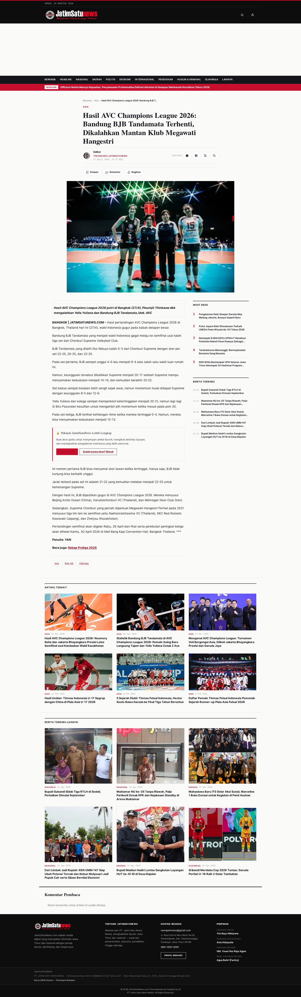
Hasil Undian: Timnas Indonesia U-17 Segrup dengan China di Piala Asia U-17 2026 (75, 700)
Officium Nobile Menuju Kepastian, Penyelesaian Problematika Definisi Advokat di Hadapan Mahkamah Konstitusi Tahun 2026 (135, 87)
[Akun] (252, 15)
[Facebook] (196, 155)
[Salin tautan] (214, 155)
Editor (97, 152)
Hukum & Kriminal (189, 79)
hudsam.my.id (173, 989)
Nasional (82, 79)
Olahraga (211, 79)
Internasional (144, 79)
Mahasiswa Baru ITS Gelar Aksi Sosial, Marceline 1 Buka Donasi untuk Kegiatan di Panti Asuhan (221, 793)
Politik (110, 79)
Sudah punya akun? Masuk (98, 451)
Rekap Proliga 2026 (82, 547)
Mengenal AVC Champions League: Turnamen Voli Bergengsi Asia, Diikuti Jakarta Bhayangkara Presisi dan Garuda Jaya (221, 641)
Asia (96, 100)
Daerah (97, 79)
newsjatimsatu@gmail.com (176, 930)
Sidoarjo (50, 787)
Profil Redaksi (173, 955)
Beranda (50, 79)
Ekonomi (125, 79)
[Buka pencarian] (242, 15)
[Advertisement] (150, 49)
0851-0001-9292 (170, 947)
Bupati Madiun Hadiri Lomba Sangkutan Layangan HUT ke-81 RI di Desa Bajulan (150, 872)
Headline (66, 79)
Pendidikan (166, 79)
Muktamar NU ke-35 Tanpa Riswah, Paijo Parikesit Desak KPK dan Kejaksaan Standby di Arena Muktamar (148, 795)
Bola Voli (69, 563)
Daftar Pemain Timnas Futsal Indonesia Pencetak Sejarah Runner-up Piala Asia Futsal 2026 (222, 700)
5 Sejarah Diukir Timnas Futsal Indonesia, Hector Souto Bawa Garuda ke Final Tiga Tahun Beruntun (150, 700)
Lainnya (227, 79)
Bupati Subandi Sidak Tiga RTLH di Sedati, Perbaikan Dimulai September (73, 793)
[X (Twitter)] (205, 155)
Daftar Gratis (67, 451)
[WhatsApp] (187, 155)
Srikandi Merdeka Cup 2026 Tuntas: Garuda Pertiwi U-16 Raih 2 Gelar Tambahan (218, 872)
